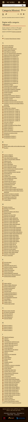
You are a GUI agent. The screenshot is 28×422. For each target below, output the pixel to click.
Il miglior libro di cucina (10, 371)
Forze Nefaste (7, 299)
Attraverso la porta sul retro (10, 133)
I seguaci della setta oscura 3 (11, 345)
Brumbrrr (6, 148)
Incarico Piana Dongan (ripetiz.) (11, 401)
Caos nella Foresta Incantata (11, 158)
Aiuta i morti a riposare (9, 50)
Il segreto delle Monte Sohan (11, 384)
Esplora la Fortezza (8, 271)
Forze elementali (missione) (10, 297)
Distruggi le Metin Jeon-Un (10, 243)
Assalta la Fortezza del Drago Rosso (12, 125)
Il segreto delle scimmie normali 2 (12, 395)
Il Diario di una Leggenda (10, 354)
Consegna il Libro (8, 186)
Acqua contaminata (8, 47)
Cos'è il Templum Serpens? (10, 198)
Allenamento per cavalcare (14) (11, 62)
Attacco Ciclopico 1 (8, 126)
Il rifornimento (7, 376)
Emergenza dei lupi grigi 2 (10, 265)
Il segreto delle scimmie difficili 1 (12, 387)
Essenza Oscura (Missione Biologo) (12, 275)
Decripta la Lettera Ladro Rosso (11, 211)
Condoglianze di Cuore (9, 184)
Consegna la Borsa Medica (10, 187)
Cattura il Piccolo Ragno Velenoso (12, 159)
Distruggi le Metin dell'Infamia (11, 235)
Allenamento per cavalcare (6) (11, 78)
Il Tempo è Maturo (8, 398)
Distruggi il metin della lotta (11, 222)
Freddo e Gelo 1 (8, 300)
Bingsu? (6, 144)
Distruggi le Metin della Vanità (11, 239)
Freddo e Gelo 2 (8, 302)
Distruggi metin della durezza (11, 252)
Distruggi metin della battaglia (11, 250)
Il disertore (6, 356)
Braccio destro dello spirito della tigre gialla (14, 146)
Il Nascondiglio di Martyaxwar (11, 373)
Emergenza (6, 264)
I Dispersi (6, 338)
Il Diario (6, 352)
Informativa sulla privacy (10, 413)
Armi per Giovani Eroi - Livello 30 (12, 114)
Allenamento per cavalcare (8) (11, 81)
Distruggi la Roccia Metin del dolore (12, 227)
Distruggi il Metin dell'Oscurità (11, 219)
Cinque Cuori (7, 175)
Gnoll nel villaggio (8, 313)
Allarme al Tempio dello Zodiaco (11, 55)
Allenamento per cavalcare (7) (11, 80)
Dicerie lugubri (7, 213)
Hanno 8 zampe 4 (8, 330)
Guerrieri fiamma (8, 318)
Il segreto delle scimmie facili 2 (11, 391)
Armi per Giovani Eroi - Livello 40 (12, 116)
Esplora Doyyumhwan (9, 270)
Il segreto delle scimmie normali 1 (12, 393)
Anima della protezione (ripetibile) (12, 89)
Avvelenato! (7, 134)
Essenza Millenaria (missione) (11, 273)
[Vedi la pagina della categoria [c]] (3, 14)
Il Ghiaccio (6, 363)
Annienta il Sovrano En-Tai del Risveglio (13, 101)
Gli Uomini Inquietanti (9, 312)
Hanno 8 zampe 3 (8, 328)
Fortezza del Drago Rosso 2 (10, 294)
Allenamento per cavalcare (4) (11, 75)
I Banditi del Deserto (9, 337)
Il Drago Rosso (7, 359)
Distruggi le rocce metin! (10, 249)
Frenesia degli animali (9, 303)
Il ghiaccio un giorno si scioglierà (12, 365)
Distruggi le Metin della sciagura (12, 238)
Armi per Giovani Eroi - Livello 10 (12, 111)
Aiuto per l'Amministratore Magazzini (13, 53)
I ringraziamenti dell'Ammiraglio (11, 342)
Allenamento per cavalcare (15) (11, 64)
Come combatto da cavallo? (10, 178)
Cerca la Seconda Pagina (9, 170)
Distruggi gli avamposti (9, 216)
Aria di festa (7, 106)
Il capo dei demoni (8, 348)
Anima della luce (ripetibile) (10, 87)
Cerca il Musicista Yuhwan (10, 167)
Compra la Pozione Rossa (10, 183)
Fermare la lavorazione (9, 288)
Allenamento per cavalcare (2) (11, 72)
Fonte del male (7, 291)
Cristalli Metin (7, 200)
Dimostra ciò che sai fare (10, 215)
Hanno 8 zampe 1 (8, 325)
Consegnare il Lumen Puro (10, 197)
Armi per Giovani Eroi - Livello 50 (12, 117)
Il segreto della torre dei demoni (12, 382)
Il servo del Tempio (8, 396)
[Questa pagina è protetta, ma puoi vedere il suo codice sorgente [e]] (18, 14)
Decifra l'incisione (8, 207)
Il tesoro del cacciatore (9, 399)
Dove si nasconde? (8, 255)
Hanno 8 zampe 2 (8, 327)
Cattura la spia (7, 161)
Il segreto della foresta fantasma (11, 379)
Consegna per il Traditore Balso (11, 195)
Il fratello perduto (8, 362)
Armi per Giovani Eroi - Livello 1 (11, 109)
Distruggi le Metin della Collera (11, 236)
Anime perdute (7, 94)
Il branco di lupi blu (9, 346)
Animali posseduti (8, 92)
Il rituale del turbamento (10, 377)
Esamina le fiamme (8, 268)
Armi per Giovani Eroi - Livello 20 (12, 112)
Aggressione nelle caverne (10, 48)
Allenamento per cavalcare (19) (11, 70)
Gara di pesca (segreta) (9, 310)
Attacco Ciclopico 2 (8, 128)
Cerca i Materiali (8, 162)
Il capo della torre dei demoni (11, 349)
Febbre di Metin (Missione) (10, 285)
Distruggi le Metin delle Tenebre (11, 241)
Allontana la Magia (8, 84)
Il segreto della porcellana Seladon (12, 381)
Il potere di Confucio (9, 374)
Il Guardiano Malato (9, 367)
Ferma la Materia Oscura (10, 286)
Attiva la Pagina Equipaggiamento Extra (13, 131)
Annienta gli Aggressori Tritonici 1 (12, 95)
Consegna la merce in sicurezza (11, 194)
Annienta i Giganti (8, 98)
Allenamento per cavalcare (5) (11, 77)
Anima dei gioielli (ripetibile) (11, 86)
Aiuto (24, 10)
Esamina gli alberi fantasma (10, 267)
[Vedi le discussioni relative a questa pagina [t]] (6, 14)
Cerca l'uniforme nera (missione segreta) (13, 169)
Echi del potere (7, 262)
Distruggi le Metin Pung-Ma (10, 246)
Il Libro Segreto (7, 368)
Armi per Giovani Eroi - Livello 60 (12, 119)
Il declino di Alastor (8, 351)
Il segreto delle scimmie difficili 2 (12, 388)
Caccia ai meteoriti (8, 155)
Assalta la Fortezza (8, 123)
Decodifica (6, 210)
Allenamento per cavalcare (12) (11, 59)
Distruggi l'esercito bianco (10, 225)
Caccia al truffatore (8, 156)
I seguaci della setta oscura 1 (11, 343)
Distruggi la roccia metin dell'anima (12, 229)
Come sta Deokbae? (8, 179)
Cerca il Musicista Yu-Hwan (10, 165)
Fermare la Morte (8, 289)
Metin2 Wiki (10, 2)
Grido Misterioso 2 (8, 317)
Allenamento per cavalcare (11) (11, 58)
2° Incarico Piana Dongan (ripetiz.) (12, 38)
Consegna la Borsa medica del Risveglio (13, 189)
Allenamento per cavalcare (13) (11, 61)
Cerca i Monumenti (8, 164)
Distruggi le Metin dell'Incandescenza (13, 233)
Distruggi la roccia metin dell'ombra (12, 230)
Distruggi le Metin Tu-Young (11, 247)
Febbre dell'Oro (7, 283)
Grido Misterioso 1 (8, 315)
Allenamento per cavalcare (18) (11, 69)
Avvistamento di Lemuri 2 (10, 137)
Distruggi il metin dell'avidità (11, 218)
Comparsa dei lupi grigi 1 (10, 181)
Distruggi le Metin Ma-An (10, 244)
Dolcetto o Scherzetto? (9, 254)
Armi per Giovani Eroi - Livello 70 (12, 120)
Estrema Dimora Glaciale (10, 276)
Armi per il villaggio (9, 122)
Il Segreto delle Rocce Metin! (11, 385)
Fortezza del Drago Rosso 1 (10, 293)
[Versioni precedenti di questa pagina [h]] (21, 14)
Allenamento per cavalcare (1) (11, 56)
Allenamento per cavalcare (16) (11, 66)
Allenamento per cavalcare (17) (11, 67)
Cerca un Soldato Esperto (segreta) (12, 172)
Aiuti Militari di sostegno (10, 52)
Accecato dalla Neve (8, 45)
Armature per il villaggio (10, 108)
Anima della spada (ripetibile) (11, 91)
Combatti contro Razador (10, 176)
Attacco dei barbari (8, 130)
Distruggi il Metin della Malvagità (12, 224)
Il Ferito (6, 360)
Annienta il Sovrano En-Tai (10, 100)
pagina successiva (16, 31)
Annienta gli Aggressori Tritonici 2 (12, 97)
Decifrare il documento (9, 208)
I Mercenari (6, 340)
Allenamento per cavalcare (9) (11, 83)
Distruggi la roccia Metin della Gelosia (13, 232)
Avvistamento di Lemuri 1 (10, 136)
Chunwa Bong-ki (8, 173)
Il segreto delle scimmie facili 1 (11, 390)
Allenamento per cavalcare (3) (11, 73)
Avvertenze (16, 414)
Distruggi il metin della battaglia (12, 221)
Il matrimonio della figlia (10, 370)
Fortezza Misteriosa (8, 296)
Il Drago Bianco (7, 357)
